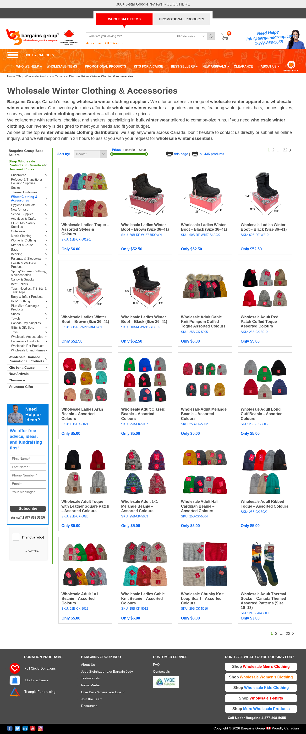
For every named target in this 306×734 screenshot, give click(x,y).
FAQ (156, 664)
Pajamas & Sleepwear (26, 258)
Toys (14, 332)
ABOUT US (269, 66)
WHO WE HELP (27, 66)
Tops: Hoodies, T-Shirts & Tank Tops (29, 290)
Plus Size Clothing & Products (25, 307)
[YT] (33, 728)
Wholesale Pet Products (27, 346)
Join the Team (91, 699)
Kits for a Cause (22, 245)
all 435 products (211, 154)
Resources (89, 706)
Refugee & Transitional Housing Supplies (27, 181)
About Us (88, 664)
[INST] (40, 728)
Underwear (18, 175)
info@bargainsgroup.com (270, 38)
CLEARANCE (243, 66)
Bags (14, 249)
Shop (261, 667)
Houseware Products (25, 341)
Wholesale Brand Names (28, 350)
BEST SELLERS (183, 66)
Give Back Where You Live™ (103, 692)
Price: (116, 150)
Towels (16, 318)
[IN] (25, 728)
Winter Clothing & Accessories (24, 198)
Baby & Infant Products (27, 296)
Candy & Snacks (22, 279)
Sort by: (63, 154)
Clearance (17, 380)
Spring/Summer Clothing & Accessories (28, 273)
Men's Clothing (21, 236)
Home (11, 76)
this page (181, 154)
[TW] (17, 728)
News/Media (90, 685)
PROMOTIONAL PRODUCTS (181, 19)
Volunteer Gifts (21, 387)
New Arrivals (19, 209)
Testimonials (90, 678)
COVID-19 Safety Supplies (23, 225)
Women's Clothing (23, 240)
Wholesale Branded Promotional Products (26, 359)
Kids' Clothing (20, 301)
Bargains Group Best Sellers (26, 153)
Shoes (15, 314)
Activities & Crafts (23, 218)
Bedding (16, 254)
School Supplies (22, 214)
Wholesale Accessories (27, 336)
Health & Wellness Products (24, 265)
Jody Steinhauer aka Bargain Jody (107, 671)
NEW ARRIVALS (214, 66)
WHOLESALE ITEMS (124, 19)
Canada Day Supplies (26, 323)
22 (285, 150)
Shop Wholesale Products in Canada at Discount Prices (53, 76)
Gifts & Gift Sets (22, 327)
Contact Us (161, 671)
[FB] (10, 728)
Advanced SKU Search (104, 43)
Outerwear (18, 231)
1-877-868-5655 (269, 43)
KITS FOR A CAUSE (148, 66)
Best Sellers (19, 284)
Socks (15, 187)
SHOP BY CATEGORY (31, 55)
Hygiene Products (23, 205)
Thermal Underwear (24, 192)
